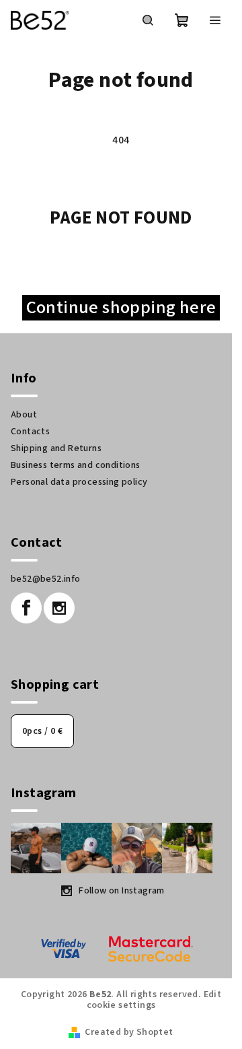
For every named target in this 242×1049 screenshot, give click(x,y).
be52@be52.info (46, 579)
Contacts (30, 431)
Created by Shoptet (129, 1032)
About (24, 414)
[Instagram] (59, 608)
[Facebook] (26, 608)
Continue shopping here (121, 307)
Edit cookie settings (154, 1000)
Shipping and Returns (56, 448)
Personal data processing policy (79, 482)
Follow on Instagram (122, 891)
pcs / (42, 731)
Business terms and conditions (75, 465)
